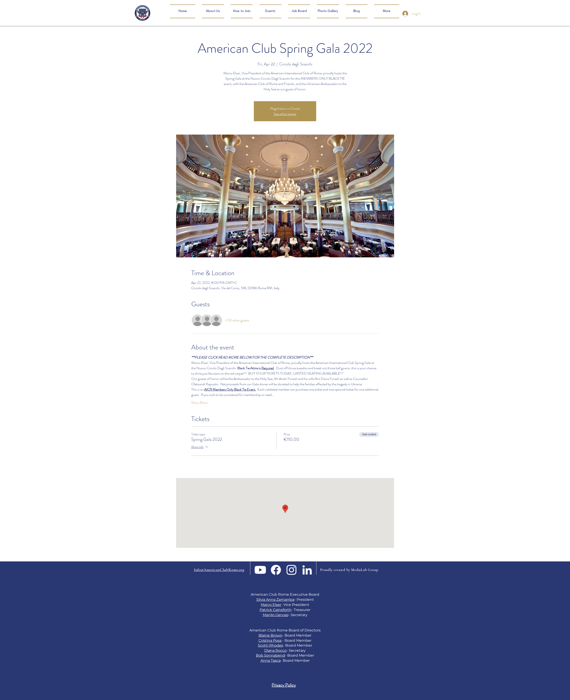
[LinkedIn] (307, 570)
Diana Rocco (275, 650)
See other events (285, 113)
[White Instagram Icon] (291, 570)
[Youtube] (260, 570)
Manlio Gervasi (275, 615)
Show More (199, 402)
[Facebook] (276, 570)
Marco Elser (271, 605)
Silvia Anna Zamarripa (275, 599)
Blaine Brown (270, 635)
